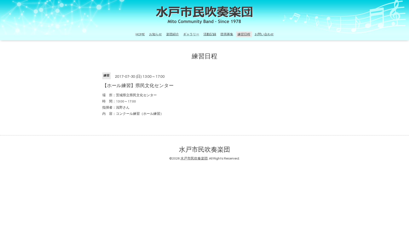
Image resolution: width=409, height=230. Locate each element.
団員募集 (226, 34)
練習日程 (244, 34)
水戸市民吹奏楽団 (204, 149)
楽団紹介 (172, 34)
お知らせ (155, 34)
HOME (140, 34)
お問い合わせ (264, 34)
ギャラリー (191, 34)
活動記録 (209, 34)
